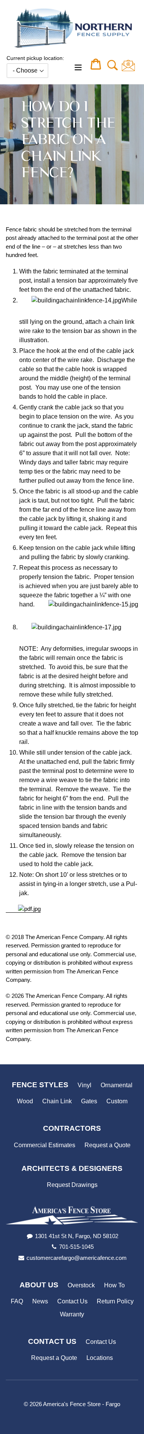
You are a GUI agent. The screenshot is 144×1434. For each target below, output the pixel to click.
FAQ (17, 1301)
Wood (25, 1101)
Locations (99, 1358)
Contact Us (72, 1301)
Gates (89, 1101)
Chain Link (57, 1101)
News (40, 1301)
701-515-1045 (76, 1246)
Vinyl (84, 1085)
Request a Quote (107, 1145)
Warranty (72, 1314)
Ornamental (116, 1085)
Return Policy (115, 1301)
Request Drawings (72, 1185)
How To (114, 1285)
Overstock (81, 1285)
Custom (116, 1101)
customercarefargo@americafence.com (76, 1258)
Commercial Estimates (44, 1145)
